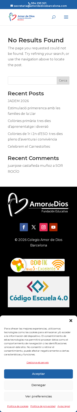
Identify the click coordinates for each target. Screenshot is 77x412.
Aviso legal (63, 406)
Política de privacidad (42, 406)
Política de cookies (17, 406)
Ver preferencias (38, 396)
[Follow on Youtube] (53, 227)
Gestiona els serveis (37, 362)
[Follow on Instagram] (43, 227)
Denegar (38, 385)
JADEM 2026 (18, 101)
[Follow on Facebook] (24, 227)
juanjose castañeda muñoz (30, 166)
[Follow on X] (34, 227)
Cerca (63, 80)
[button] (71, 321)
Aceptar (38, 374)
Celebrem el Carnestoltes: (29, 146)
